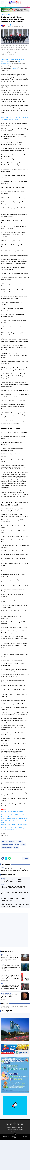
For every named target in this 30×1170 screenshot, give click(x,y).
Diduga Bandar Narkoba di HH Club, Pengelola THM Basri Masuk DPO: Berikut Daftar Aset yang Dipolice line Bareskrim (10, 977)
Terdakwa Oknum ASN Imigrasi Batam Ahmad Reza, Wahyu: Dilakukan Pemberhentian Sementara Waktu (10, 986)
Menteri (17, 844)
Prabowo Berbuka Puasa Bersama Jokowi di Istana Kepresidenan (14, 899)
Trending (3, 6)
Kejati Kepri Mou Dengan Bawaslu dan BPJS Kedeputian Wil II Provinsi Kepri (12, 812)
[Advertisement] (15, 930)
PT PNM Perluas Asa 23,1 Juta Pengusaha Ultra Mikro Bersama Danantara (10, 967)
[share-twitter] (6, 858)
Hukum (16, 6)
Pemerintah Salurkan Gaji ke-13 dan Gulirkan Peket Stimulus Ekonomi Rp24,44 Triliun (14, 886)
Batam (3, 954)
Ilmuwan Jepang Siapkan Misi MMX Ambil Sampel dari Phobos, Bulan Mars (10, 996)
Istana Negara (16, 68)
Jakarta (20, 841)
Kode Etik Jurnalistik (17, 1127)
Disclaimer (20, 1129)
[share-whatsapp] (9, 858)
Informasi (4, 841)
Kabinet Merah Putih (6, 63)
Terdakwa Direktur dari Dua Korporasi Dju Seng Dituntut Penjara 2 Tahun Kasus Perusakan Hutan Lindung (9, 957)
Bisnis (4, 964)
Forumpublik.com (14, 59)
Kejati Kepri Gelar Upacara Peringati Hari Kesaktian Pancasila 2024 (14, 825)
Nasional (10, 6)
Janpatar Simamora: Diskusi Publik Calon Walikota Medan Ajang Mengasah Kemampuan (13, 815)
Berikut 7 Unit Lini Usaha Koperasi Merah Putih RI (14, 893)
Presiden (23, 59)
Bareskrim (5, 973)
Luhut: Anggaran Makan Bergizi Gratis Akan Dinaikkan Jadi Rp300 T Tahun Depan (14, 880)
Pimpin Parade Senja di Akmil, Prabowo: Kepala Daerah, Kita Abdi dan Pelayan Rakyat (15, 905)
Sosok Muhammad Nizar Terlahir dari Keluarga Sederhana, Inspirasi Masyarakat (12, 828)
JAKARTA (4, 59)
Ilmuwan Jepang (6, 993)
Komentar (25, 858)
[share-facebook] (2, 858)
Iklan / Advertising (14, 1131)
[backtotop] (15, 1134)
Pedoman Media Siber (11, 1129)
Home (2, 14)
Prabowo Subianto (5, 61)
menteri (19, 61)
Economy (22, 6)
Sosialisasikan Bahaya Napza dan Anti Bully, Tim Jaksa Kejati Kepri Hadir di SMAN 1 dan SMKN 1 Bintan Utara (14, 820)
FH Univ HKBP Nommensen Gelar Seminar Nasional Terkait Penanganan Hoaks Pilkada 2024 (14, 118)
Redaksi (9, 1127)
